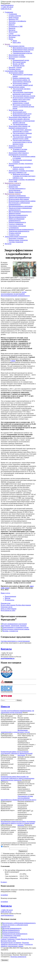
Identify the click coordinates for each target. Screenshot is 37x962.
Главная (3, 939)
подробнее (4, 895)
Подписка (12, 37)
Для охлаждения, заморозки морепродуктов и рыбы (22, 137)
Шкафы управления (15, 192)
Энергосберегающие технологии (16, 236)
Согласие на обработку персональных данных (17, 945)
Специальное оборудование (14, 71)
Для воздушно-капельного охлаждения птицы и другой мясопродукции (22, 142)
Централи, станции (15, 67)
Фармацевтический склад (21, 115)
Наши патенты (14, 17)
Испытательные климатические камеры (22, 201)
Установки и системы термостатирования (16, 146)
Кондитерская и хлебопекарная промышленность (19, 203)
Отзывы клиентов (15, 16)
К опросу (4, 882)
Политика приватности (18, 956)
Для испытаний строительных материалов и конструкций (23, 93)
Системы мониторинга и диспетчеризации (17, 189)
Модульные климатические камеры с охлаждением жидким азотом (23, 106)
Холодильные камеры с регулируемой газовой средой (23, 84)
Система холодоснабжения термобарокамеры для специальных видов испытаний (17, 711)
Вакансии (12, 28)
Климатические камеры (17, 87)
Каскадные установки (16, 238)
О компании (9, 12)
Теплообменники (14, 185)
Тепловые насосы (15, 69)
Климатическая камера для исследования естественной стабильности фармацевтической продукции (16, 753)
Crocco (13, 361)
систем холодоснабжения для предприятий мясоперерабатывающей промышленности (15, 293)
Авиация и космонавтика (17, 195)
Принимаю (5, 960)
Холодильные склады (16, 110)
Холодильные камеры (16, 73)
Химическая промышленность (19, 231)
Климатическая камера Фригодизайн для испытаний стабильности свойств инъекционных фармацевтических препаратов (17, 778)
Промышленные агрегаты (21, 51)
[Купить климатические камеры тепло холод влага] (15, 629)
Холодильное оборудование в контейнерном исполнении (19, 153)
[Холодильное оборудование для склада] (15, 627)
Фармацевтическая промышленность (21, 229)
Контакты (12, 30)
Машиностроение (15, 213)
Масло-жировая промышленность (20, 211)
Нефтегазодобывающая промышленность (16, 219)
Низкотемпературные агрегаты (23, 49)
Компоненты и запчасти (13, 183)
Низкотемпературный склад (22, 113)
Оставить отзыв (14, 235)
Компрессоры (13, 186)
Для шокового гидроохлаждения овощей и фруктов (24, 121)
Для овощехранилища (20, 124)
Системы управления (16, 242)
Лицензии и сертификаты (17, 21)
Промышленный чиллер (21, 60)
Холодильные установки (17, 56)
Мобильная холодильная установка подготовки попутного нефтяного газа (24, 176)
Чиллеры (12, 58)
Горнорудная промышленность (19, 197)
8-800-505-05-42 (6, 9)
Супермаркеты (14, 227)
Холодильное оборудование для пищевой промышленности (19, 127)
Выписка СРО (13, 19)
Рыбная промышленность (17, 222)
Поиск (11, 39)
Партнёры (12, 23)
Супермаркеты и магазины (11, 935)
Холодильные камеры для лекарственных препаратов (22, 80)
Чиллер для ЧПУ (18, 64)
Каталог (7, 44)
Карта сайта (17, 42)
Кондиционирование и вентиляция (20, 206)
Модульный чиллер (19, 62)
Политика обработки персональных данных (15, 943)
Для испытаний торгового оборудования (21, 89)
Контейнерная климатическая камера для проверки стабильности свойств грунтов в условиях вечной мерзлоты (18, 823)
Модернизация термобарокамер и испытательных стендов (15, 731)
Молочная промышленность (18, 215)
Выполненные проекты (13, 194)
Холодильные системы (16, 55)
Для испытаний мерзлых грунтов (24, 96)
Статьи (11, 33)
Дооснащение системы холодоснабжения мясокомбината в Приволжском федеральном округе (18, 798)
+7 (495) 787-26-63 (7, 7)
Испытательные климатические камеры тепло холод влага (23, 98)
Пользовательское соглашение (11, 942)
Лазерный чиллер (18, 65)
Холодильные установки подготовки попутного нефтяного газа (21, 171)
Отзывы (18, 939)
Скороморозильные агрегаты (22, 53)
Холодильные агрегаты (16, 46)
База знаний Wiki (14, 35)
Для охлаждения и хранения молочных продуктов (22, 134)
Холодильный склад (19, 112)
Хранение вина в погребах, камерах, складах (22, 168)
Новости (12, 24)
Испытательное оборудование (19, 199)
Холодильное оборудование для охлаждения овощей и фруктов (19, 118)
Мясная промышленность (17, 217)
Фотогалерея (13, 32)
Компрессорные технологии (18, 240)
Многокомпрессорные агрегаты (23, 48)
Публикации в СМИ (15, 26)
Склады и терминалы (16, 224)
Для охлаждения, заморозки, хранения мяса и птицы (22, 130)
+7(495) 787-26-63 (7, 910)
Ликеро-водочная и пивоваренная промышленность (20, 209)
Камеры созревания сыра (21, 78)
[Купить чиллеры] (9, 631)
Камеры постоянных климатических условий (21, 102)
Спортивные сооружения (17, 226)
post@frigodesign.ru (7, 5)
